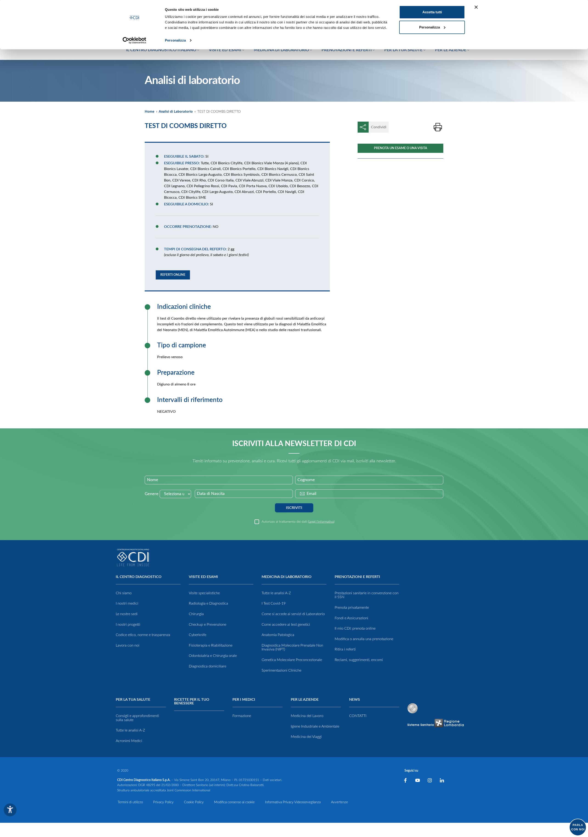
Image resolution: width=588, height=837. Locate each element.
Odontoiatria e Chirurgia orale (213, 656)
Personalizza (175, 40)
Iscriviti (294, 508)
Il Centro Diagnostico (138, 577)
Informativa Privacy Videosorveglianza (293, 802)
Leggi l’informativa (321, 521)
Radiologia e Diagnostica (208, 603)
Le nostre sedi (127, 614)
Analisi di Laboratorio (176, 111)
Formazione (241, 716)
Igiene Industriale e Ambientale (315, 726)
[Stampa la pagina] (437, 127)
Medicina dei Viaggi (306, 737)
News (354, 699)
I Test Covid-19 (274, 603)
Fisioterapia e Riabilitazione (210, 645)
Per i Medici (243, 699)
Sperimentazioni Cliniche (281, 670)
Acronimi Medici (129, 741)
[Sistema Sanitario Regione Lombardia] (435, 723)
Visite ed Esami (203, 577)
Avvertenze (339, 802)
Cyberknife (197, 635)
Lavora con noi (127, 645)
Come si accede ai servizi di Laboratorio (293, 614)
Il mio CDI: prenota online (355, 628)
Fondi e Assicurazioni (351, 618)
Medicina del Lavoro (307, 716)
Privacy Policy (163, 802)
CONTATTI (357, 716)
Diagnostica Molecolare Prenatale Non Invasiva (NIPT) (292, 647)
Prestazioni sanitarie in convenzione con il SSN (367, 595)
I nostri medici (127, 603)
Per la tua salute (133, 699)
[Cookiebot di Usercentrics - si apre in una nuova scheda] (134, 40)
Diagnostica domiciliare (207, 666)
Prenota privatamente (352, 607)
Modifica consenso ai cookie (234, 802)
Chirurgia (196, 614)
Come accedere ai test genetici (286, 624)
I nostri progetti (128, 624)
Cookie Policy (194, 802)
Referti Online (172, 274)
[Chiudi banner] (476, 7)
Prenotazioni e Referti (357, 577)
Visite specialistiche (204, 593)
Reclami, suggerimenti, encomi (359, 660)
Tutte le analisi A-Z (276, 593)
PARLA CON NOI (578, 827)
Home (149, 111)
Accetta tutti (432, 12)
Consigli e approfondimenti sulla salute (137, 718)
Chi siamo (124, 593)
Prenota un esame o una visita (400, 148)
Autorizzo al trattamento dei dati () (298, 521)
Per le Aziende (305, 699)
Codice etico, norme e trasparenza (143, 635)
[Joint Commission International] (412, 708)
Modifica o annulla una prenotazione (364, 639)
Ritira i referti (345, 649)
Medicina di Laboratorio (286, 577)
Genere (151, 494)
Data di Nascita (211, 494)
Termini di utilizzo (130, 802)
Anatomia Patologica (278, 635)
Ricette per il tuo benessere (191, 701)
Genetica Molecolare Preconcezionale (292, 660)
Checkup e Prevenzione (207, 624)
